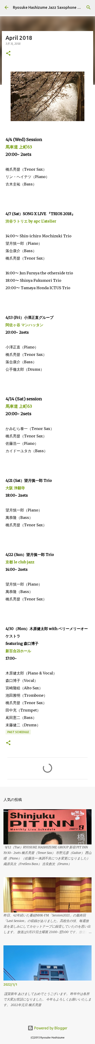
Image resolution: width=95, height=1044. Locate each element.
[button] (8, 53)
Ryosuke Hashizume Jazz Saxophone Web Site (53, 7)
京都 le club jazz (20, 562)
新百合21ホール (18, 651)
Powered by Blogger (50, 1028)
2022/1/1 (10, 984)
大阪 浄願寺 (15, 488)
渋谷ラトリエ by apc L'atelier (31, 221)
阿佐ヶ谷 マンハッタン (24, 325)
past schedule (18, 732)
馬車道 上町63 (19, 147)
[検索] (88, 7)
